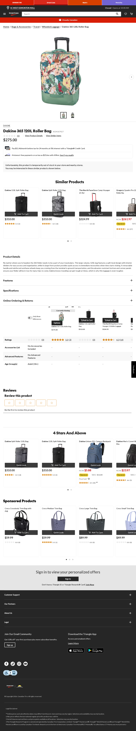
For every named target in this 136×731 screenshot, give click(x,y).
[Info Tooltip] (89, 479)
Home (6, 26)
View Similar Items (53, 135)
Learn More (73, 643)
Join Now (90, 584)
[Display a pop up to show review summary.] (97, 483)
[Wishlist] (125, 14)
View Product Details (34, 135)
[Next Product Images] (131, 77)
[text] (21, 223)
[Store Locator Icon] (8, 8)
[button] (117, 14)
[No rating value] (10, 135)
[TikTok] (13, 664)
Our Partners (9, 604)
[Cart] (131, 14)
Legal (6, 622)
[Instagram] (19, 664)
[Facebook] (6, 664)
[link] (12, 135)
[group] (124, 223)
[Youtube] (25, 664)
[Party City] (119, 2)
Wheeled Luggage (51, 26)
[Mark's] (85, 2)
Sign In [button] (68, 579)
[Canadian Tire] (17, 2)
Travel (36, 26)
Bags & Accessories (21, 26)
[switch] (31, 318)
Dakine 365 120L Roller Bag (27, 130)
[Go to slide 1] (63, 115)
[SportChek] (51, 2)
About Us (8, 613)
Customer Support (12, 595)
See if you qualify (67, 155)
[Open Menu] (4, 14)
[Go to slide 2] (72, 115)
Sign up (10, 645)
